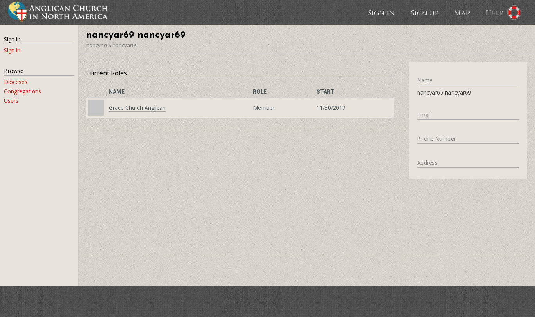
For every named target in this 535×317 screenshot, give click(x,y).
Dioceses (15, 82)
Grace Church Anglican (137, 107)
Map (462, 12)
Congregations (22, 91)
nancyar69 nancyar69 (111, 45)
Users (11, 100)
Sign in (381, 12)
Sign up (424, 12)
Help (495, 12)
